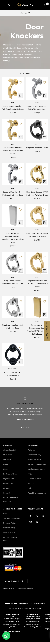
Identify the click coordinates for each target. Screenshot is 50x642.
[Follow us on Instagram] (43, 516)
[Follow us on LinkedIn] (37, 522)
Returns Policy (9, 523)
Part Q (30, 483)
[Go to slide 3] (26, 427)
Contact (6, 493)
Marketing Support (36, 469)
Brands (6, 464)
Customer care (34, 479)
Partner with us (10, 474)
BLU (13, 103)
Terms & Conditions (11, 518)
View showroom (12, 632)
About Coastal (9, 450)
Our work (7, 459)
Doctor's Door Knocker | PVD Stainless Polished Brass (13, 150)
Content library (34, 455)
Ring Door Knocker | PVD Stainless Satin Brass (37, 234)
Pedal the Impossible (37, 493)
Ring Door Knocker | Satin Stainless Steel (13, 326)
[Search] (9, 5)
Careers (6, 488)
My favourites (47, 329)
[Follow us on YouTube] (31, 522)
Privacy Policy (9, 528)
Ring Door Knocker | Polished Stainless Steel (12, 282)
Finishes (31, 450)
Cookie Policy (9, 532)
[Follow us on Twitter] (37, 516)
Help (30, 488)
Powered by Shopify (25, 589)
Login (5, 513)
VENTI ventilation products (10, 499)
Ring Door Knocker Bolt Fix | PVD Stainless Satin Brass (37, 284)
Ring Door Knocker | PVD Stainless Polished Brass (37, 193)
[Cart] (45, 5)
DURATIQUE (13, 369)
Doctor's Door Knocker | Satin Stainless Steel (37, 107)
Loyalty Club (8, 479)
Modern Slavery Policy (10, 538)
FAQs (30, 474)
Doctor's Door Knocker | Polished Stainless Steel (12, 193)
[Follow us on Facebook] (31, 516)
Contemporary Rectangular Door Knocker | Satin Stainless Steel (13, 237)
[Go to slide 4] (28, 427)
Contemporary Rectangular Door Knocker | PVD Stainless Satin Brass (37, 329)
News (5, 469)
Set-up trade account (37, 464)
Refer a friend (9, 483)
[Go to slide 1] (21, 427)
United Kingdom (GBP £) (14, 581)
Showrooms (8, 455)
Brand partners (34, 459)
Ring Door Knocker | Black (37, 147)
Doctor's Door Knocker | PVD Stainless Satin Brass (13, 107)
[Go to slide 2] (23, 427)
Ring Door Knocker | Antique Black (12, 373)
